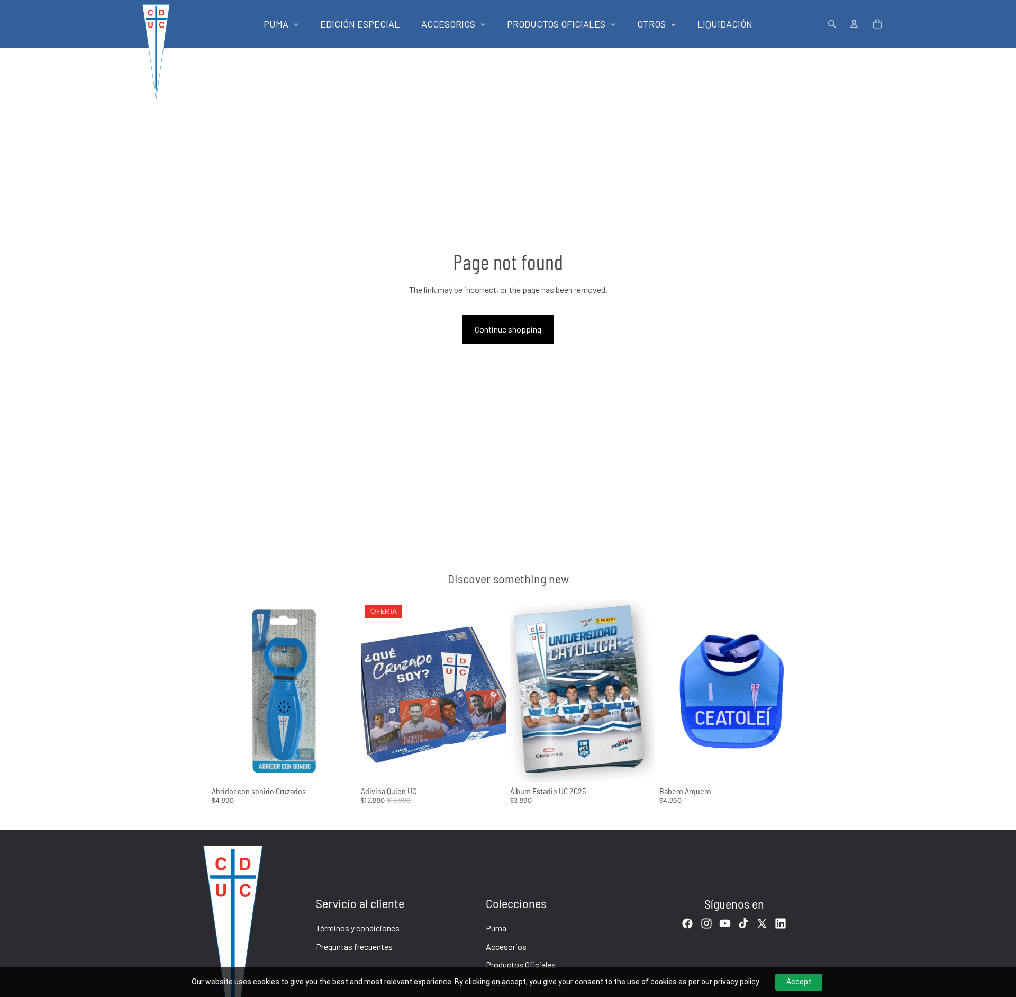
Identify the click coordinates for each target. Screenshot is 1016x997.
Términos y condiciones (358, 928)
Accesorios (506, 946)
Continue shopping (508, 329)
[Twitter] (762, 923)
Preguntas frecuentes (354, 946)
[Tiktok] (743, 923)
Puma (496, 928)
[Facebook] (687, 923)
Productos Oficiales (521, 964)
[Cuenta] (854, 23)
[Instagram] (706, 923)
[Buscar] (831, 23)
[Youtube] (725, 923)
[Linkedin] (780, 923)
